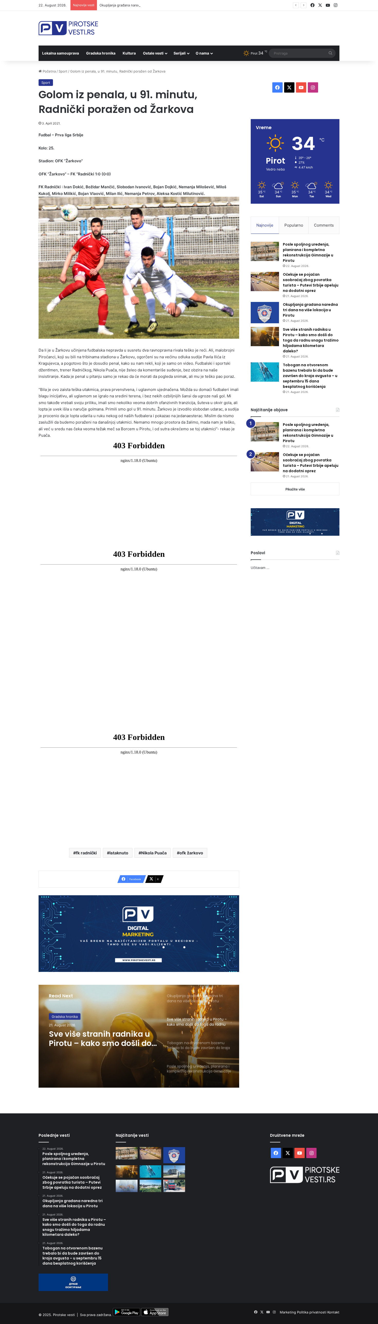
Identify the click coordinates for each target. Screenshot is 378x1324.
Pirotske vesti (64, 1315)
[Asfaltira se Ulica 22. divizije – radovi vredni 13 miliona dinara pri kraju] (174, 1186)
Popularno (293, 225)
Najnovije (264, 225)
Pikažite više (295, 489)
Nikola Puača (154, 852)
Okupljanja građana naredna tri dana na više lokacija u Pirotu (148, 5)
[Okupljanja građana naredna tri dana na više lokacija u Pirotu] (265, 312)
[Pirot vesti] (68, 28)
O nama (202, 53)
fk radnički (86, 852)
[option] (139, 1036)
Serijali (180, 53)
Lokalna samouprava (60, 53)
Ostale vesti (153, 53)
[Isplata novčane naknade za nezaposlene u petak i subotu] (127, 1186)
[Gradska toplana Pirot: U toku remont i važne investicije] (174, 1171)
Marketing (288, 1312)
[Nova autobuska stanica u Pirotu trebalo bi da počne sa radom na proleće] (150, 1186)
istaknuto (119, 852)
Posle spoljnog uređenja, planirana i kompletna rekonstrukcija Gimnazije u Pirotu (308, 252)
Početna (49, 71)
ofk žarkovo (191, 852)
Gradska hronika (100, 53)
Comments (324, 225)
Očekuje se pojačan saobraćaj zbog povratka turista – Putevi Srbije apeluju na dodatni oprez (310, 282)
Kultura (129, 53)
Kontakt (333, 1312)
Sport (63, 71)
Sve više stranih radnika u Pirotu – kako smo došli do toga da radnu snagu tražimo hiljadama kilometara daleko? (100, 1038)
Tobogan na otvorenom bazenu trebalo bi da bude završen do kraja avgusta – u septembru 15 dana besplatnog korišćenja (310, 375)
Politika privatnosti (312, 1312)
